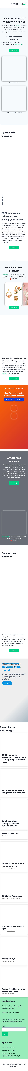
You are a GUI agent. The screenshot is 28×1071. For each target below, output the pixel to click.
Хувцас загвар (11, 835)
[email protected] (14, 1012)
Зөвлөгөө (17, 898)
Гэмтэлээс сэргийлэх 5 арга (13, 927)
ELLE (17, 25)
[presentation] (14, 742)
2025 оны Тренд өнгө (12, 896)
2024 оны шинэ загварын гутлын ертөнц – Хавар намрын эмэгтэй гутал (14, 758)
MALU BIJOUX (18, 44)
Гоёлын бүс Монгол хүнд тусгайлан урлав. (13, 990)
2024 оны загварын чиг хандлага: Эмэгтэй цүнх (13, 791)
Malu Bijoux (6, 274)
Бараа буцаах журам (8, 1050)
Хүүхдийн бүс (8, 959)
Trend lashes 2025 (10, 833)
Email (4, 1026)
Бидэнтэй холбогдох (8, 1048)
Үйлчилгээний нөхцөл (8, 1053)
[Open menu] (24, 3)
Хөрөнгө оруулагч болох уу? (11, 1056)
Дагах (5, 1034)
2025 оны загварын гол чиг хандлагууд (13, 864)
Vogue (4, 373)
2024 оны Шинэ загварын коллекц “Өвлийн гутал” (11, 823)
